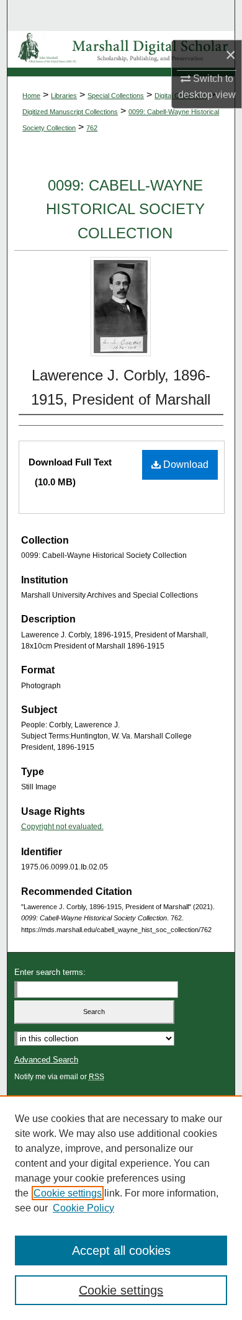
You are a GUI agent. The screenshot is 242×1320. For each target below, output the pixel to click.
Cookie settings (68, 1193)
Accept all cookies (121, 1250)
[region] (121, 1207)
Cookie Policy (83, 1208)
